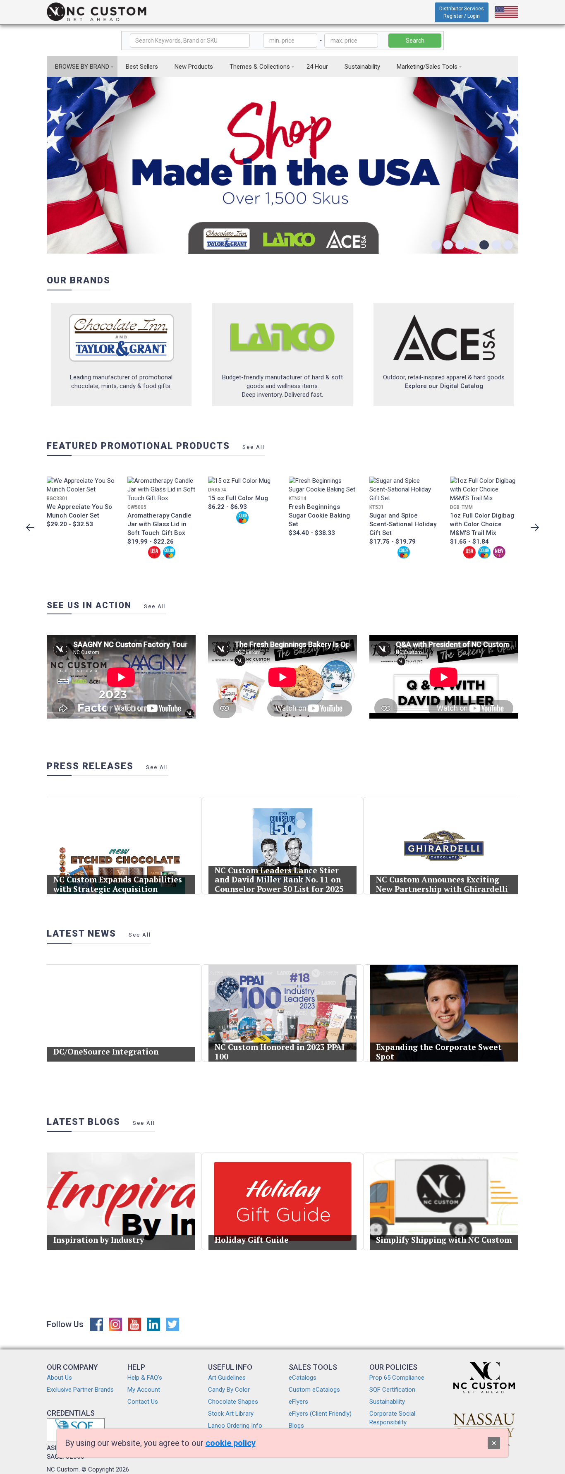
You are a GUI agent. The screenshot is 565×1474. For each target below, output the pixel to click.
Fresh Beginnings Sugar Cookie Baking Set (319, 515)
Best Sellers (142, 66)
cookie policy (231, 1443)
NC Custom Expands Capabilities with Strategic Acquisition (117, 884)
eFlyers (298, 1401)
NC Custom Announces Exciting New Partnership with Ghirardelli (442, 884)
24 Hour (317, 66)
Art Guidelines (227, 1377)
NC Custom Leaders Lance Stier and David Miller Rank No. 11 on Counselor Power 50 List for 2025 (279, 879)
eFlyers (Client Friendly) (320, 1413)
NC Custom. (63, 1469)
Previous (30, 527)
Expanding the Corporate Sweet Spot (439, 1052)
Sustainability (362, 66)
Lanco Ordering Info (235, 1425)
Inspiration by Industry (98, 1239)
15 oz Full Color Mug (238, 498)
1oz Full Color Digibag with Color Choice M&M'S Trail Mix (482, 524)
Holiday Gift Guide (252, 1239)
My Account (143, 1389)
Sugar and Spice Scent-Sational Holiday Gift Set (402, 524)
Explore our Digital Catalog (444, 386)
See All (253, 447)
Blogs (296, 1425)
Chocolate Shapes (233, 1401)
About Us (59, 1377)
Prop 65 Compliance (396, 1377)
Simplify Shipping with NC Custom (444, 1239)
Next (535, 527)
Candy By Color (229, 1389)
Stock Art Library (231, 1413)
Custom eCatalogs (314, 1389)
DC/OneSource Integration (105, 1051)
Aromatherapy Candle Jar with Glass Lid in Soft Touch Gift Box (159, 524)
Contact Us (142, 1401)
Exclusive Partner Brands (80, 1389)
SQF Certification (392, 1389)
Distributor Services (461, 12)
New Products (194, 66)
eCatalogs (302, 1377)
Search (415, 40)
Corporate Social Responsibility (392, 1418)
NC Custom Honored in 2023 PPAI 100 (280, 1052)
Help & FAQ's (144, 1377)
